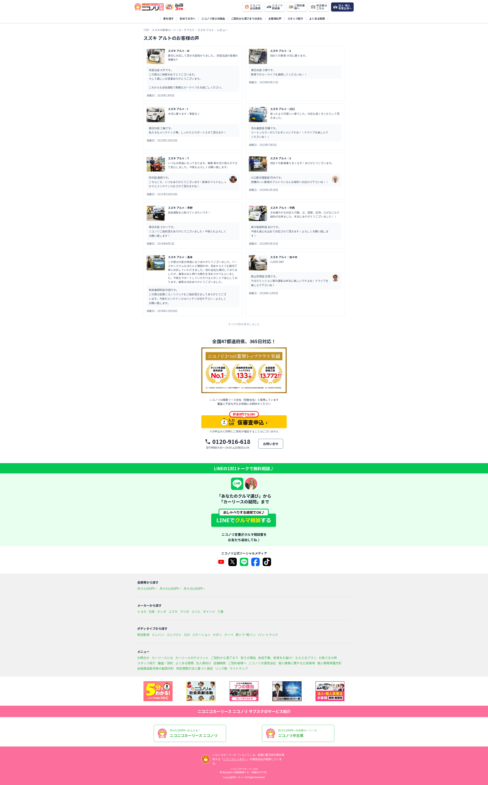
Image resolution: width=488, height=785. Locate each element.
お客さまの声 (328, 657)
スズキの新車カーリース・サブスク (173, 30)
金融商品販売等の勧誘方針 (155, 668)
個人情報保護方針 (329, 663)
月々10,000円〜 (170, 588)
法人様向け (203, 663)
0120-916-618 (231, 441)
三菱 (220, 611)
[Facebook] (255, 562)
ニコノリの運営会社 (262, 663)
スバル (196, 611)
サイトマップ (239, 668)
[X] (232, 562)
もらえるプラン (305, 657)
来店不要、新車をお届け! (275, 657)
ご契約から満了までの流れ (246, 18)
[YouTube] (221, 562)
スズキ (173, 611)
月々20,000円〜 (194, 588)
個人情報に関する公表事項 (296, 663)
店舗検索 (220, 663)
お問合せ (143, 657)
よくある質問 (317, 18)
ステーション (201, 634)
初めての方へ (187, 18)
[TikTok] (267, 562)
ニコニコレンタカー (235, 759)
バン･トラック (268, 634)
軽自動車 (143, 634)
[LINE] (244, 562)
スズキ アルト (205, 30)
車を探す (168, 18)
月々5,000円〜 (147, 588)
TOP (146, 30)
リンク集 (221, 668)
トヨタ (141, 611)
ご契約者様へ (237, 663)
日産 (152, 611)
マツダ (184, 611)
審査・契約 (165, 663)
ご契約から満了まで (224, 657)
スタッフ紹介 (295, 18)
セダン (217, 634)
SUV (187, 634)
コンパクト (174, 634)
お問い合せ (270, 443)
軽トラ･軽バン (246, 634)
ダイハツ (209, 611)
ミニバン (158, 634)
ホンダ (161, 611)
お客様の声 (274, 18)
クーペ (228, 634)
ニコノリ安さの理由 (213, 18)
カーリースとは (162, 657)
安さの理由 (248, 657)
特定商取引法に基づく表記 (194, 668)
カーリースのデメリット (192, 657)
